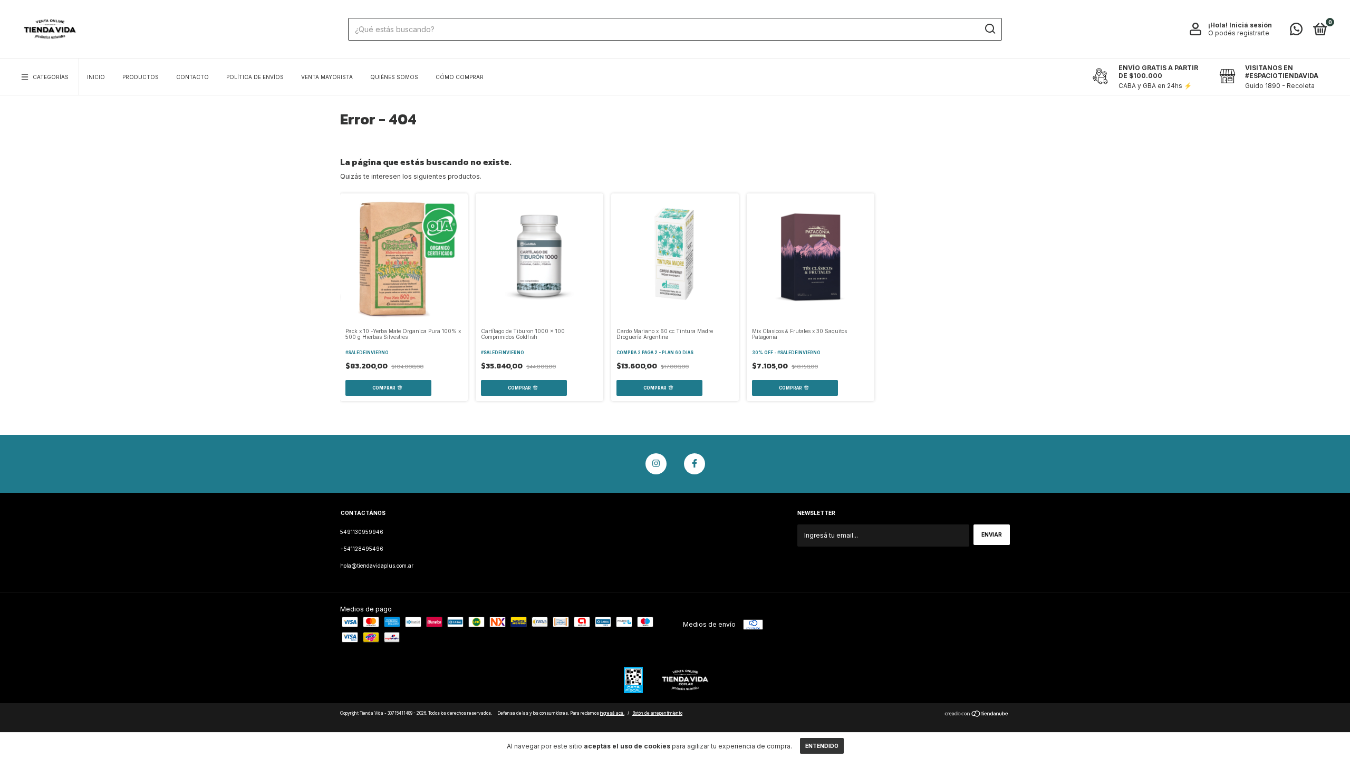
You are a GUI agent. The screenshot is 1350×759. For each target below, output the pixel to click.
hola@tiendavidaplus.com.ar (376, 565)
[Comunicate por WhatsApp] (1296, 31)
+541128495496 (361, 549)
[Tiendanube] (977, 715)
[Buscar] (989, 29)
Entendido (821, 746)
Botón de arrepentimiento (657, 713)
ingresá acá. (612, 713)
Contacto (192, 77)
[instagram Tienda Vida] (656, 463)
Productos (140, 77)
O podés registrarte (1238, 33)
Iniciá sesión (1250, 25)
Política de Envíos (255, 77)
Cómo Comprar (460, 77)
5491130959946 (361, 532)
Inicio (96, 77)
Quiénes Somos (394, 77)
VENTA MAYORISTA (327, 77)
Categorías (51, 77)
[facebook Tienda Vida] (694, 463)
